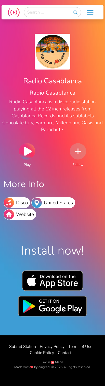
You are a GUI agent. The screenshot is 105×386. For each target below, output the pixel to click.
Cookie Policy (42, 353)
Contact (64, 353)
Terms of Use (80, 346)
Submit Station (22, 346)
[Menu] (90, 12)
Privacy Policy (52, 346)
